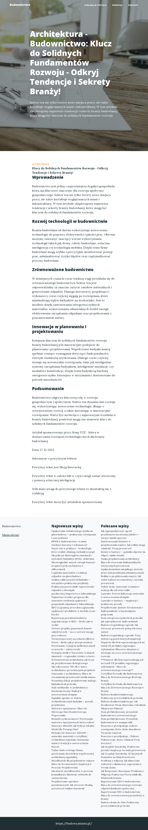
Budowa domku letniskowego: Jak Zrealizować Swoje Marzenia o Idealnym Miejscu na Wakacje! (123, 705)
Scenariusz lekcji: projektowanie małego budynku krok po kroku (73, 682)
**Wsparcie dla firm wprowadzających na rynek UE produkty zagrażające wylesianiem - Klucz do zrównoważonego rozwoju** (122, 665)
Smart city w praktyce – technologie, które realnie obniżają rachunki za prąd (73, 550)
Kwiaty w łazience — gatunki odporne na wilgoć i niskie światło (123, 553)
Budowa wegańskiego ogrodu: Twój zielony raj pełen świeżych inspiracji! (121, 637)
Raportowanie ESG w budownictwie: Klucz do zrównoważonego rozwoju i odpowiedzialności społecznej (121, 785)
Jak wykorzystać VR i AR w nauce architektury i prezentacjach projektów (73, 668)
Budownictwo (20, 5)
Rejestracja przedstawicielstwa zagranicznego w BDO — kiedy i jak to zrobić (72, 621)
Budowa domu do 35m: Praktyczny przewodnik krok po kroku (120, 804)
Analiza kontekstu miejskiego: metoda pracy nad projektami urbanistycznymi (122, 571)
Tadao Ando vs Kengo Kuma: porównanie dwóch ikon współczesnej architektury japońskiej (72, 754)
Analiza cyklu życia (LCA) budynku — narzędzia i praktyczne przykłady (70, 581)
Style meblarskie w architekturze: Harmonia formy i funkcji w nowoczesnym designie (69, 691)
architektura (40, 164)
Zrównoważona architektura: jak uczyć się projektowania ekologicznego (73, 661)
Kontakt (133, 5)
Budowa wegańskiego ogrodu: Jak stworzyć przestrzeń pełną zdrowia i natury (121, 628)
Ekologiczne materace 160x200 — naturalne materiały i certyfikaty (69, 734)
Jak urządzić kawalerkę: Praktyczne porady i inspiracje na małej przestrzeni (123, 748)
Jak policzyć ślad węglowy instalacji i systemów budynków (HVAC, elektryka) (72, 557)
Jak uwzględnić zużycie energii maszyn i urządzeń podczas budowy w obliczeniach (73, 566)
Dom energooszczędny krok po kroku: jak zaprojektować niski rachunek (122, 619)
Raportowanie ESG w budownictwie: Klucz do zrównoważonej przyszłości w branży (123, 795)
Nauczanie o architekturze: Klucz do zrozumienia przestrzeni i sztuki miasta (73, 675)
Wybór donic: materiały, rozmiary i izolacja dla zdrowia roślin (120, 588)
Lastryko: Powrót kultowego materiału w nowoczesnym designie (122, 595)
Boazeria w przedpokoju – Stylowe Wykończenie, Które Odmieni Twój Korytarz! (120, 740)
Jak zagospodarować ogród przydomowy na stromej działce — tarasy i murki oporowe (120, 534)
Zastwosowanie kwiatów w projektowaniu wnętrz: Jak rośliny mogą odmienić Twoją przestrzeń (123, 545)
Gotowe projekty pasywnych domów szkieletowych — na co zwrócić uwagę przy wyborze (72, 632)
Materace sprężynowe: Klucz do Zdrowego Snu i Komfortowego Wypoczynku (69, 712)
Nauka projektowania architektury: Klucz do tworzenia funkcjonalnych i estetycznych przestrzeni (121, 562)
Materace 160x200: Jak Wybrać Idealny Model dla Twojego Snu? (72, 727)
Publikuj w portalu (95, 5)
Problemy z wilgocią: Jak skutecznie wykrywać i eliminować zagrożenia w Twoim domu (121, 764)
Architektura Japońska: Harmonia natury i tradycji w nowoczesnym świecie (70, 743)
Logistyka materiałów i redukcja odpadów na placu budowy (69, 574)
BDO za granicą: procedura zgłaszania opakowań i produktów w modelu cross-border (73, 611)
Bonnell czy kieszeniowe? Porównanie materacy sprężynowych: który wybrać (72, 720)
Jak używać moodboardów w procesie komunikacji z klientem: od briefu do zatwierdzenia (72, 774)
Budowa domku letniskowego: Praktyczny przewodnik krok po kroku (122, 696)
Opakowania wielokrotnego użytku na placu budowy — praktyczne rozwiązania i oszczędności (73, 534)
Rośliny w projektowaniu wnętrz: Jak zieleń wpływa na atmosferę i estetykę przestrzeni (122, 580)
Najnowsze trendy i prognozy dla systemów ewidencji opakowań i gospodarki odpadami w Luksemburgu (72, 600)
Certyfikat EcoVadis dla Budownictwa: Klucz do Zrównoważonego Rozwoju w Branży (122, 687)
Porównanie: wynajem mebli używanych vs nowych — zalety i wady (73, 647)
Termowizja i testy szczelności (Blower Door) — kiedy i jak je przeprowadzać (73, 640)
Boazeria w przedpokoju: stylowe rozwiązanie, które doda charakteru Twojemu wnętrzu (121, 729)
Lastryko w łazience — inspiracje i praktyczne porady (119, 602)
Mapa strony (10, 535)
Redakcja (117, 5)
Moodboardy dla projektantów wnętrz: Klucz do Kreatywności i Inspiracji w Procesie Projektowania (73, 764)
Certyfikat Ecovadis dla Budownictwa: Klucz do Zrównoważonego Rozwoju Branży (122, 677)
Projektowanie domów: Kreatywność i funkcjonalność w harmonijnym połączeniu (122, 611)
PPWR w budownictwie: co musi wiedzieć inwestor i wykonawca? (69, 543)
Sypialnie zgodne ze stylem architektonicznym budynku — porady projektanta (72, 701)
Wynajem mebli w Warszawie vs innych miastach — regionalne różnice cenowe (73, 654)
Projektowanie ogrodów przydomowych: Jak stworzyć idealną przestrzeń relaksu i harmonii (71, 785)
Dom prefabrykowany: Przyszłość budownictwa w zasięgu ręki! (119, 720)
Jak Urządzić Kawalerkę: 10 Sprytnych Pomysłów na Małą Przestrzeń (122, 755)
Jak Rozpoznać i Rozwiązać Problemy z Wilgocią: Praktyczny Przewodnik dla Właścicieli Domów (122, 774)
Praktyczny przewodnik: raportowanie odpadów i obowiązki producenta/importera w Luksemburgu (73, 590)
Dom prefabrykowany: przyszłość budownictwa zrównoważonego (119, 713)
